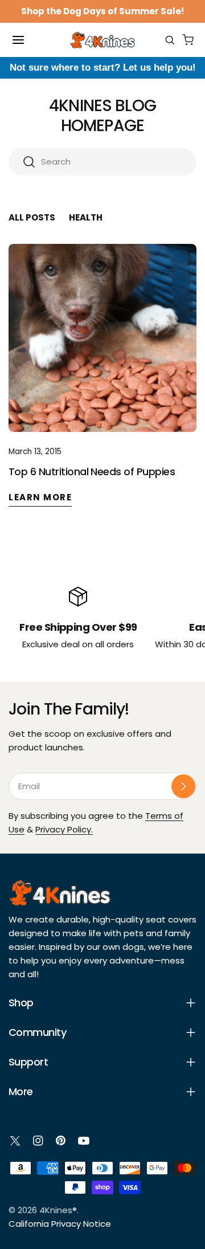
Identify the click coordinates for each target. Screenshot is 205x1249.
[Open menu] (18, 40)
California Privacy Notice (60, 1224)
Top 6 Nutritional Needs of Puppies (92, 472)
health (85, 217)
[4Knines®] (102, 39)
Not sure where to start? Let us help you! (103, 67)
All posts (32, 217)
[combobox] (102, 161)
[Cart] (188, 40)
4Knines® (58, 1210)
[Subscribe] (183, 786)
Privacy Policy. (64, 829)
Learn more (40, 497)
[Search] (169, 40)
